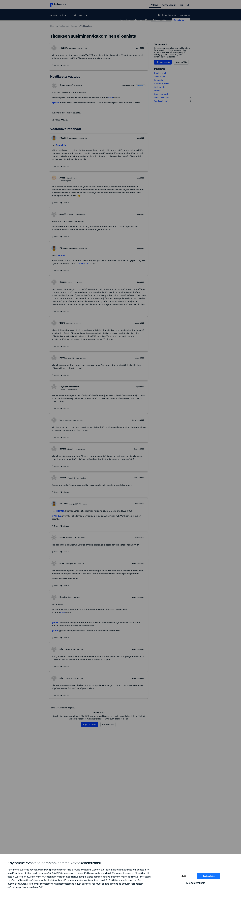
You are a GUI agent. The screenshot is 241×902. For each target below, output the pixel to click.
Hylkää (183, 876)
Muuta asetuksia (195, 883)
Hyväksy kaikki (208, 876)
